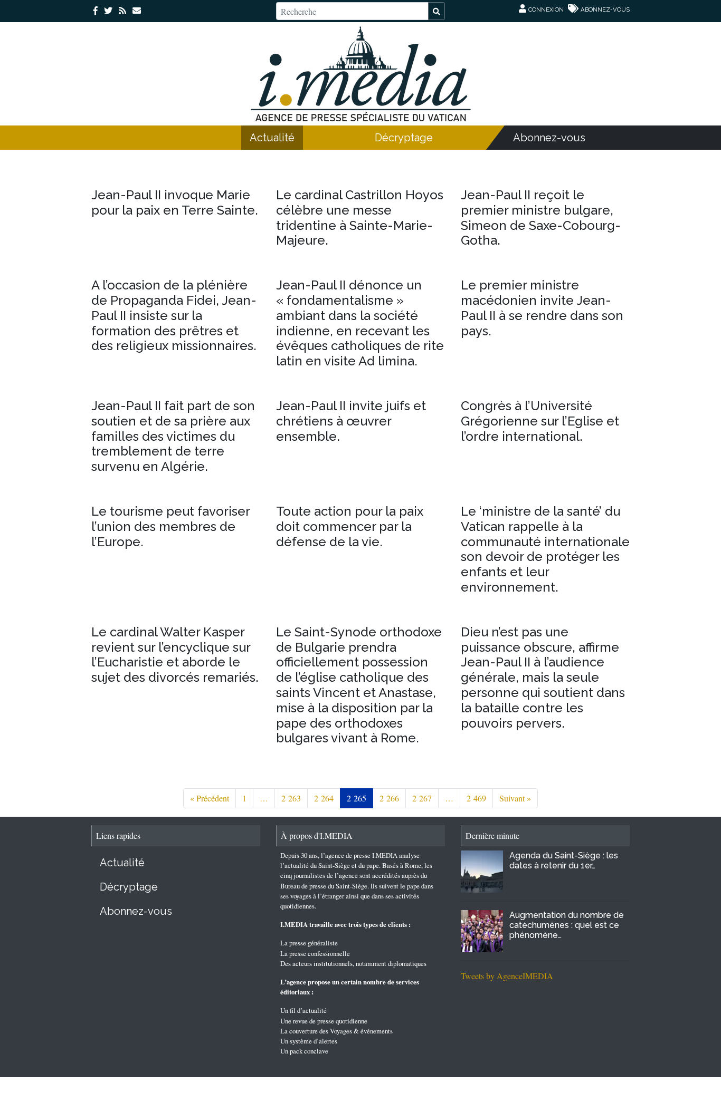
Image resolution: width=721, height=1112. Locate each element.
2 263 (291, 798)
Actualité (272, 137)
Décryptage (404, 137)
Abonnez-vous (549, 137)
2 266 (389, 798)
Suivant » (515, 798)
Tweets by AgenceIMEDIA (507, 975)
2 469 (476, 798)
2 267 (422, 798)
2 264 (324, 798)
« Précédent (209, 798)
